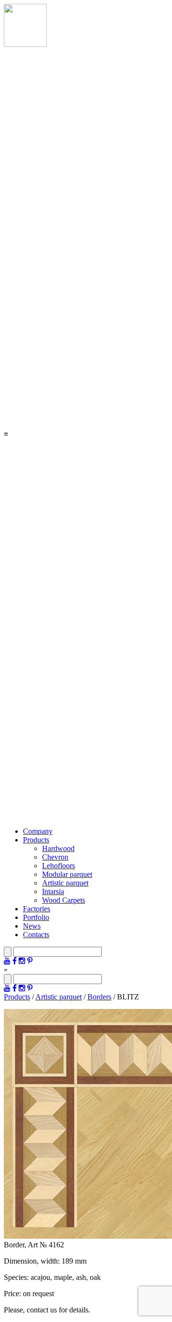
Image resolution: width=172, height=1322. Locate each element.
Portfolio (36, 917)
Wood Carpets (63, 900)
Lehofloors (58, 866)
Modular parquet (67, 874)
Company (38, 831)
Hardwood (58, 848)
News (32, 926)
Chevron (55, 857)
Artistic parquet (65, 883)
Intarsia (53, 891)
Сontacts (36, 934)
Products (36, 840)
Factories (36, 909)
